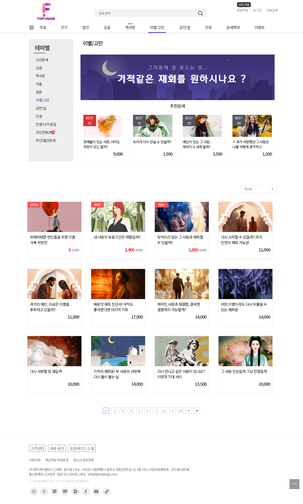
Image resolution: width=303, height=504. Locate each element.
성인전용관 (43, 132)
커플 (39, 83)
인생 (208, 27)
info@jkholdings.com (103, 474)
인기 (64, 27)
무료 (43, 27)
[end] (197, 411)
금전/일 (184, 27)
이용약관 (34, 460)
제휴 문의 (57, 448)
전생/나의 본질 (46, 124)
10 (180, 411)
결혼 (39, 91)
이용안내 (272, 10)
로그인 (257, 10)
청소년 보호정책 (83, 460)
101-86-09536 (180, 469)
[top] (294, 484)
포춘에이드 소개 (82, 448)
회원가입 (242, 10)
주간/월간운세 (45, 140)
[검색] (200, 13)
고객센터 (37, 448)
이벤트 (259, 27)
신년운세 (42, 59)
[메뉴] (31, 27)
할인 (85, 27)
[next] (189, 411)
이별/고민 (157, 27)
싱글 (107, 27)
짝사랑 (130, 27)
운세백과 (233, 27)
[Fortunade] (46, 11)
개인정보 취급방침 (56, 460)
